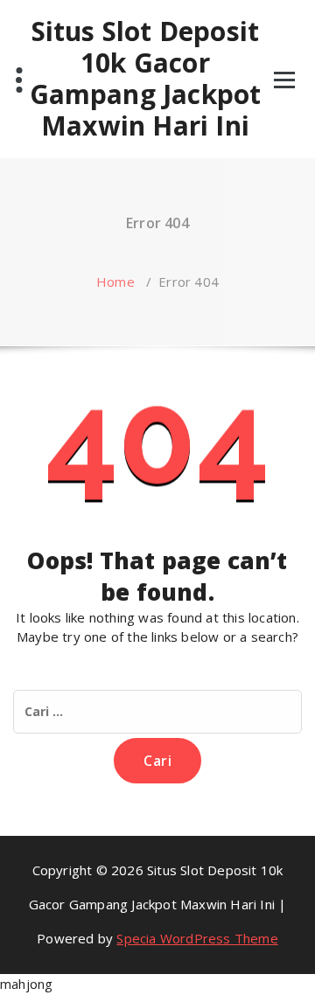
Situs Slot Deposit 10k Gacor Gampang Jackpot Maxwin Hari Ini (146, 79)
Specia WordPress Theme (196, 938)
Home (115, 281)
